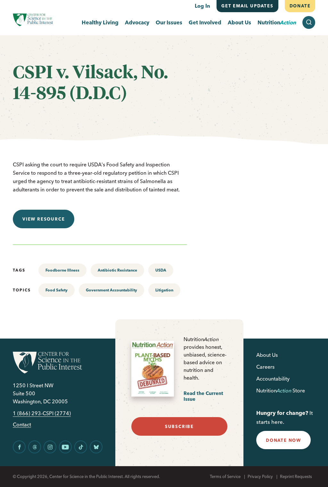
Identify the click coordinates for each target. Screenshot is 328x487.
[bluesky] (96, 447)
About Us (239, 23)
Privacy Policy (260, 476)
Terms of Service (225, 476)
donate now (283, 440)
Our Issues (169, 23)
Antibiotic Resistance (117, 270)
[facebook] (19, 447)
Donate (299, 5)
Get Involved (205, 23)
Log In (202, 6)
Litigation (164, 290)
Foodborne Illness (62, 270)
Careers (265, 367)
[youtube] (65, 447)
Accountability (273, 378)
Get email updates (247, 5)
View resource (43, 219)
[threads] (34, 447)
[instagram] (50, 447)
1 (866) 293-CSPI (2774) (42, 413)
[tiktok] (80, 447)
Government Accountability (111, 290)
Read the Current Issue (203, 396)
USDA (160, 270)
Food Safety (56, 290)
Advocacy (137, 23)
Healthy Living (100, 23)
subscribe (179, 426)
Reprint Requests (296, 476)
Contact (22, 425)
